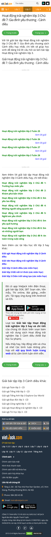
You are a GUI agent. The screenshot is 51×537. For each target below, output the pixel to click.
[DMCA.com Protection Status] (36, 533)
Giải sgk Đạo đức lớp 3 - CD (15, 399)
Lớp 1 (6, 9)
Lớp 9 (45, 446)
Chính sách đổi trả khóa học (14, 469)
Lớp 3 (27, 9)
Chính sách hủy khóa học (13, 473)
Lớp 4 (38, 9)
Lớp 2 (17, 9)
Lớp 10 (5, 451)
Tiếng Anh (37, 451)
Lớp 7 (32, 446)
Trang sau (39, 33)
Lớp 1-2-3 (6, 446)
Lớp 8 (39, 446)
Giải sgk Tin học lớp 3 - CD (14, 411)
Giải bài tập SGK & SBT (16, 423)
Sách (33, 423)
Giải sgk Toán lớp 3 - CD (13, 387)
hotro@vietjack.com (19, 500)
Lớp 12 (20, 451)
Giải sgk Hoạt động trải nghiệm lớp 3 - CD (22, 407)
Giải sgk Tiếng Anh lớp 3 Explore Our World (23, 395)
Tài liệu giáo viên (14, 428)
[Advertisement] (25, 99)
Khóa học (36, 428)
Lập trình (28, 451)
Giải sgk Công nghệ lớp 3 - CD (16, 403)
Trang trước (11, 33)
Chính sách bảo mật (10, 461)
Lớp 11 (12, 451)
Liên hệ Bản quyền (10, 477)
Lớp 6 (26, 446)
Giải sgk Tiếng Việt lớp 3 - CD (16, 391)
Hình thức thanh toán (11, 465)
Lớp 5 (20, 446)
